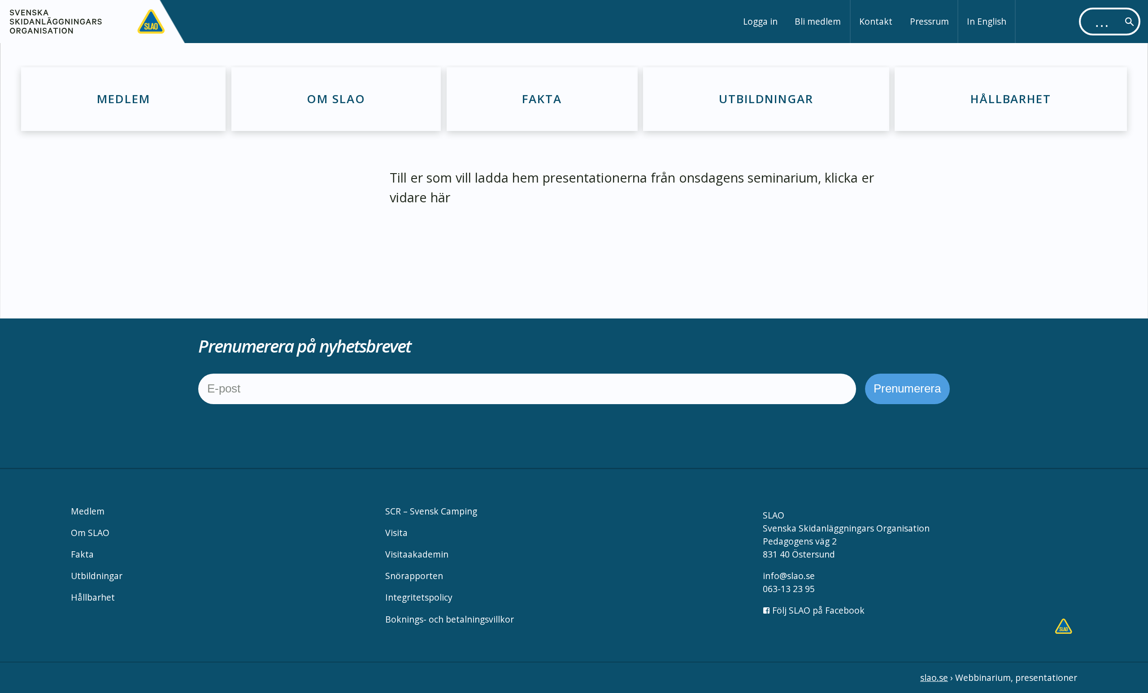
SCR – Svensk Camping (431, 511)
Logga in (760, 21)
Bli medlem (818, 21)
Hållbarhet (1010, 99)
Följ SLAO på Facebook (817, 610)
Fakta (542, 99)
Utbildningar (766, 99)
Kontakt (875, 21)
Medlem (123, 99)
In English (986, 21)
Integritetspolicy (418, 597)
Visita (396, 533)
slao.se (934, 677)
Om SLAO (336, 99)
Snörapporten (414, 576)
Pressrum (929, 21)
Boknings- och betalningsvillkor (449, 619)
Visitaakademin (416, 554)
